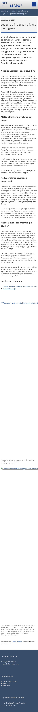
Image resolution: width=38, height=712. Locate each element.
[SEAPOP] (5, 4)
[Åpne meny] (34, 4)
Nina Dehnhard (17, 642)
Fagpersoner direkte (10, 681)
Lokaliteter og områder (11, 664)
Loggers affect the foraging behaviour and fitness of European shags (20, 287)
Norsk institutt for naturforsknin (14, 703)
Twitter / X (6, 686)
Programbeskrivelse (9, 662)
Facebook (6, 683)
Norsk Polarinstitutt (9, 705)
